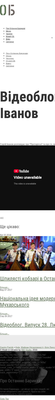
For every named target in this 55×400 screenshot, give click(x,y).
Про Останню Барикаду (15, 28)
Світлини (10, 41)
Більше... (4, 287)
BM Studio (26, 350)
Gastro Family (7, 347)
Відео (8, 39)
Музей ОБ (10, 36)
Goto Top (4, 398)
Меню (8, 31)
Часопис (9, 34)
